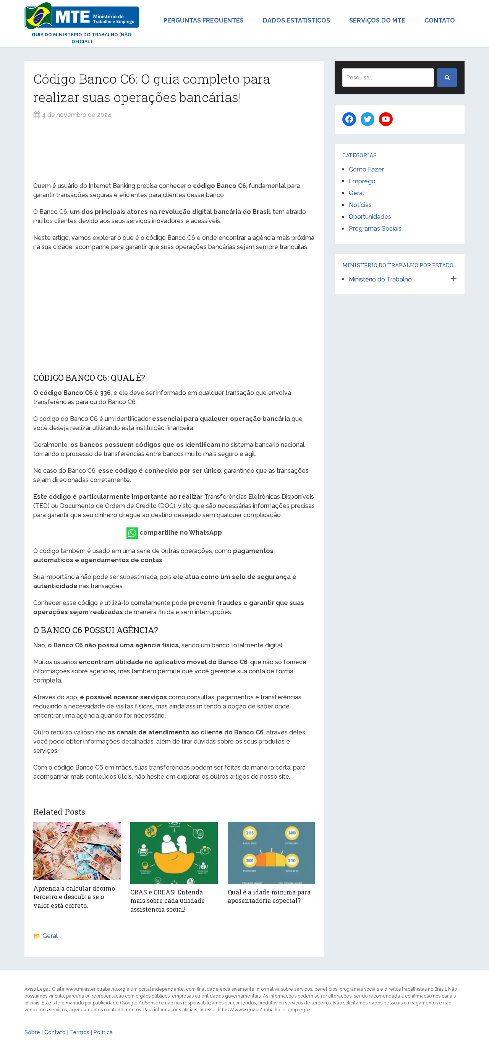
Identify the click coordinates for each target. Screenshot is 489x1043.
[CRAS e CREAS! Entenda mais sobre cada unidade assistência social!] (174, 853)
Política (103, 1032)
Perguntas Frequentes (204, 20)
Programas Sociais (375, 228)
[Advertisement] (174, 150)
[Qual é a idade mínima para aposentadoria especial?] (271, 853)
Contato (439, 20)
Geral (50, 936)
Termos (79, 1032)
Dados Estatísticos (296, 20)
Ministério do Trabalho (380, 279)
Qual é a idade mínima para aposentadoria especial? (269, 896)
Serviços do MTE (377, 20)
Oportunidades (370, 216)
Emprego (362, 181)
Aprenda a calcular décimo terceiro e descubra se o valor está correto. (74, 896)
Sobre (32, 1032)
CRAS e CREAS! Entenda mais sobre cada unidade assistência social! (167, 900)
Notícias (360, 205)
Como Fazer (366, 169)
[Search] (447, 77)
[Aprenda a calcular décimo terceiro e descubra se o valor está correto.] (77, 851)
